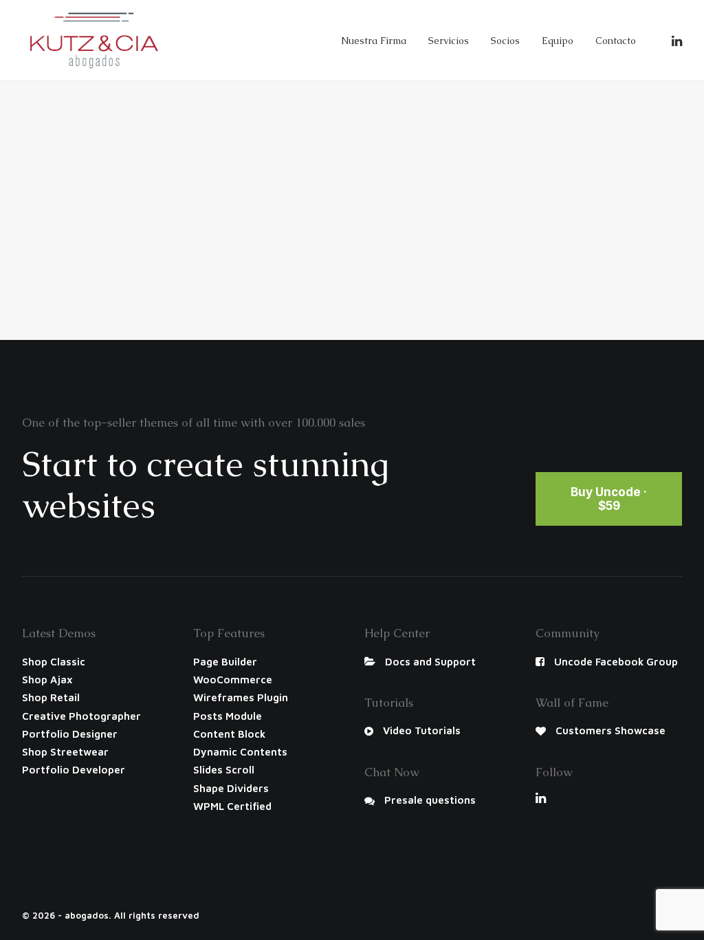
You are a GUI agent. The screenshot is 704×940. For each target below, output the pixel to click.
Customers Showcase (611, 730)
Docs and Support (430, 661)
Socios (505, 40)
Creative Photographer (81, 716)
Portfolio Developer (73, 770)
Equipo (557, 40)
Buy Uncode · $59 (610, 499)
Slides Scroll (223, 770)
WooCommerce (232, 679)
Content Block (229, 734)
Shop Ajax (47, 679)
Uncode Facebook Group (616, 661)
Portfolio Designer (70, 734)
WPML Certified (232, 806)
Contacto (615, 40)
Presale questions (430, 800)
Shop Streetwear (65, 752)
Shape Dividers (231, 788)
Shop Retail (51, 697)
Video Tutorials (422, 730)
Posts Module (227, 716)
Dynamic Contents (240, 752)
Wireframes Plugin (240, 697)
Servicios (448, 40)
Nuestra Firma (373, 40)
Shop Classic (53, 661)
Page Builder (225, 661)
